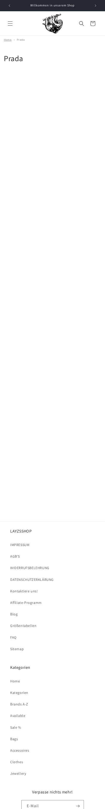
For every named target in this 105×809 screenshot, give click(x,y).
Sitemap (17, 649)
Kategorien (19, 692)
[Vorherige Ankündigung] (9, 5)
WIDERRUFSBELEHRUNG (29, 568)
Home (15, 681)
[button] (10, 23)
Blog (14, 614)
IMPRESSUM (19, 544)
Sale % (15, 727)
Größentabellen (23, 625)
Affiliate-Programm (26, 602)
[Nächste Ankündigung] (95, 5)
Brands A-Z (19, 704)
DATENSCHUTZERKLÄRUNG (32, 579)
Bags (14, 739)
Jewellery (18, 773)
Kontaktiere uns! (24, 591)
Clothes (16, 762)
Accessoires (19, 750)
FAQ (13, 637)
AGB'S (15, 556)
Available (17, 715)
